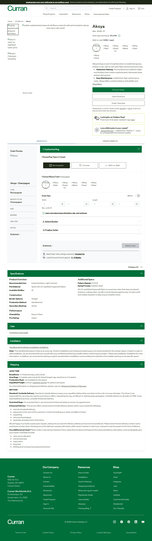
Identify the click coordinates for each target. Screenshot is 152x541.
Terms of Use (20, 532)
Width (44, 200)
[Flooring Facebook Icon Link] (121, 521)
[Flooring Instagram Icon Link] (114, 521)
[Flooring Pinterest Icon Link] (128, 521)
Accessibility (131, 532)
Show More (97, 84)
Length (94, 200)
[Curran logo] (17, 8)
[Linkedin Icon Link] (135, 521)
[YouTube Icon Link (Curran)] (143, 521)
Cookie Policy (48, 532)
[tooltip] (119, 35)
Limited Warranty (104, 532)
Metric (130, 195)
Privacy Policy (76, 532)
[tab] (41, 141)
